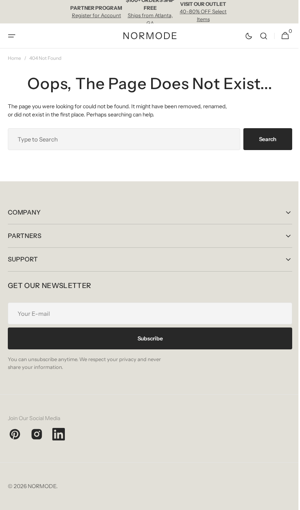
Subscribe (146, 338)
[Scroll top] (285, 500)
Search (262, 139)
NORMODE (42, 486)
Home (14, 58)
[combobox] (121, 139)
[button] (11, 36)
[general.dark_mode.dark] (243, 36)
